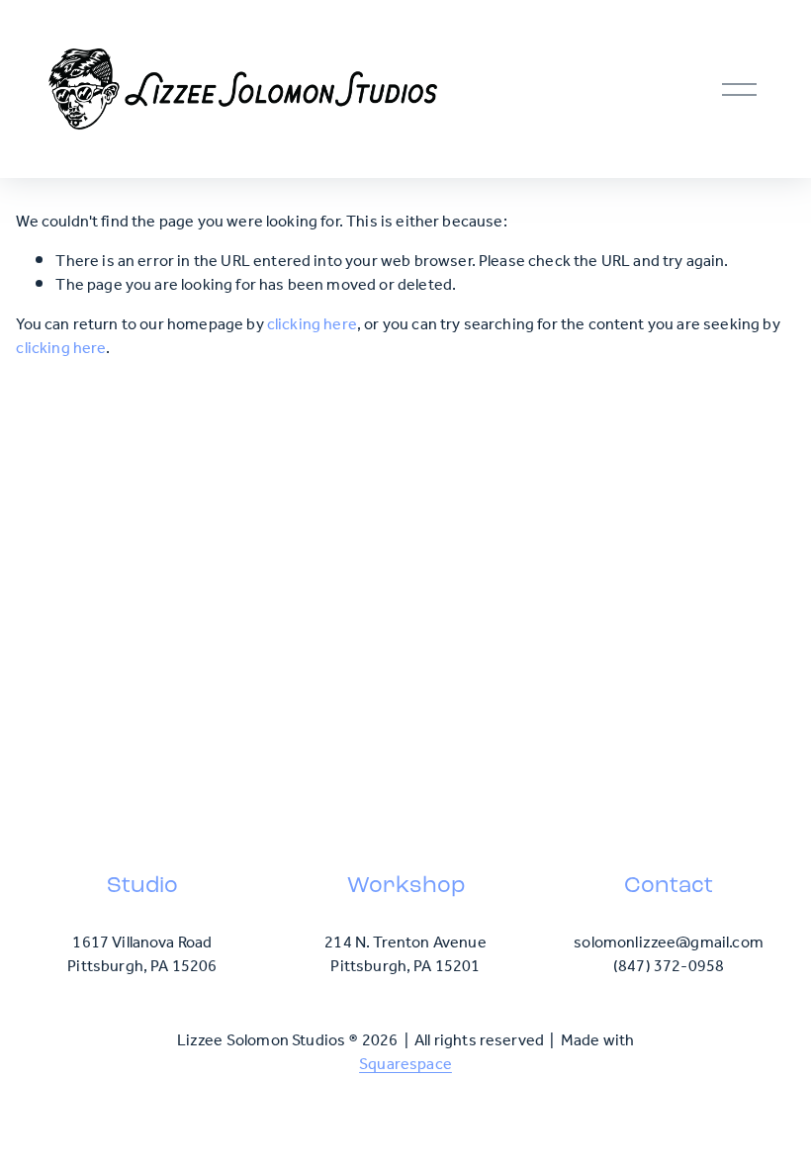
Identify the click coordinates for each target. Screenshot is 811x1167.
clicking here (312, 325)
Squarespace (405, 1065)
